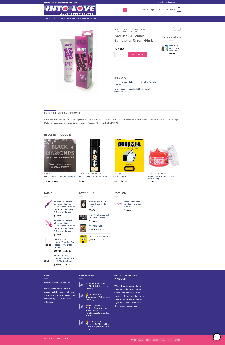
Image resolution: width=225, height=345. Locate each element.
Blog (96, 19)
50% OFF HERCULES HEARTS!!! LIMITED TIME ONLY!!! (98, 286)
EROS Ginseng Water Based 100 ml (93, 176)
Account (160, 2)
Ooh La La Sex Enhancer (123, 176)
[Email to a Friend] (126, 97)
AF (120, 89)
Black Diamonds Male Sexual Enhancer (59, 176)
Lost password (171, 2)
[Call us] (56, 308)
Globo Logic (64, 338)
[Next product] (174, 29)
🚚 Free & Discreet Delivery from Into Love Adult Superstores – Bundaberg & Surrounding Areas (97, 310)
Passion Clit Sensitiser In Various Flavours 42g (161, 177)
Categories (58, 19)
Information (84, 19)
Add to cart (138, 54)
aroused (131, 89)
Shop (47, 19)
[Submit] (125, 10)
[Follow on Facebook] (46, 308)
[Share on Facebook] (117, 97)
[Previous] (44, 163)
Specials (71, 19)
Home (117, 29)
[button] (184, 5)
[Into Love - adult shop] (70, 9)
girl (138, 89)
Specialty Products (139, 29)
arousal (124, 89)
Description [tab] (50, 113)
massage (143, 89)
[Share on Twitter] (121, 97)
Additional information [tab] (69, 113)
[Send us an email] (182, 3)
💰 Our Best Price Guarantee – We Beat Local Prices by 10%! (98, 297)
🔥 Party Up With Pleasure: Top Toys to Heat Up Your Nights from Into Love (98, 325)
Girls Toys (145, 82)
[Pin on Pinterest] (131, 97)
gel (135, 89)
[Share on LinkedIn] (135, 97)
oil (149, 89)
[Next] (180, 163)
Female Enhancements (125, 31)
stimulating (118, 91)
